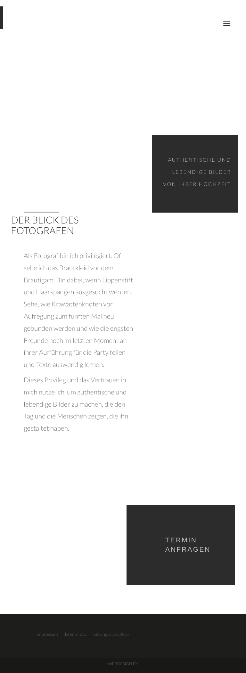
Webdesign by (123, 663)
